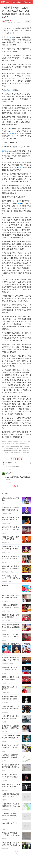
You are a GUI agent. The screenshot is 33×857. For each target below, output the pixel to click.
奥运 (19, 203)
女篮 (19, 167)
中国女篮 (8, 37)
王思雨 (10, 90)
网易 (3, 2)
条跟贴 (16, 486)
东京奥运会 (6, 151)
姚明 (11, 133)
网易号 (8, 2)
